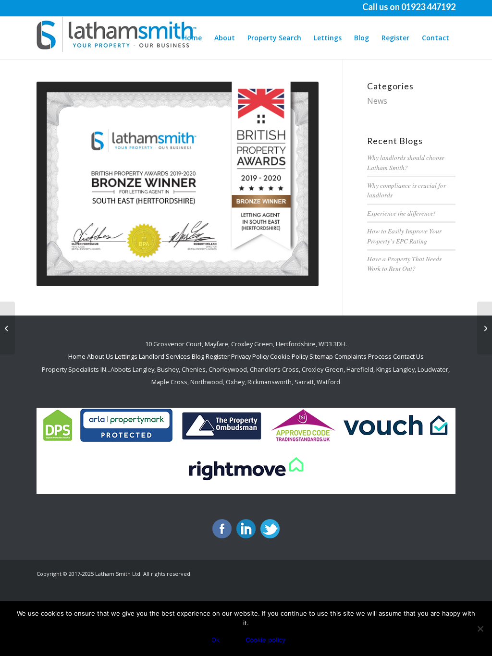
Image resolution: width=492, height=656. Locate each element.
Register (218, 356)
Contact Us (408, 356)
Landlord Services (164, 356)
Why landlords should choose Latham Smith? (405, 162)
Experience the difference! (401, 213)
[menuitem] (192, 38)
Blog (199, 356)
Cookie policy (265, 640)
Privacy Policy (250, 356)
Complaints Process (363, 356)
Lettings (126, 356)
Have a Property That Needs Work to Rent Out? (404, 263)
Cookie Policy (289, 356)
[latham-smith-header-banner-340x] (118, 38)
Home (77, 356)
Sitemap (321, 356)
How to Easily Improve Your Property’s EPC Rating (404, 235)
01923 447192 (428, 6)
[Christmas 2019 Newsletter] (7, 328)
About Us (100, 356)
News (377, 101)
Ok (215, 640)
